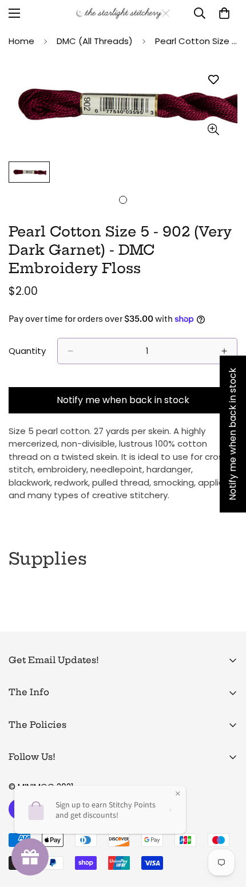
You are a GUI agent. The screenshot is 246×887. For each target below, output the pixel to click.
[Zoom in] (213, 129)
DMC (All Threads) (95, 41)
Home (21, 41)
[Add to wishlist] (213, 80)
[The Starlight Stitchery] (123, 13)
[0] (224, 13)
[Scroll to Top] (225, 826)
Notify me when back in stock (123, 400)
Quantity (27, 351)
